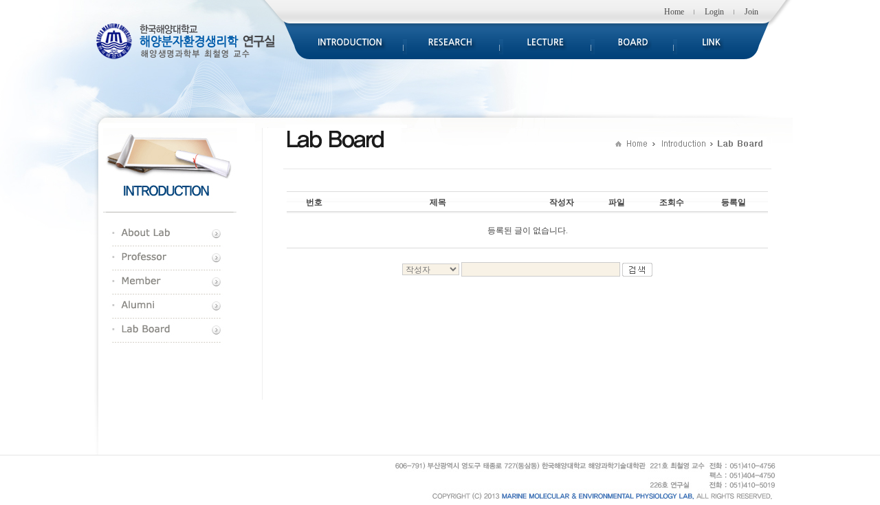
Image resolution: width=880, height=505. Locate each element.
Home (674, 12)
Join (751, 12)
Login (714, 12)
